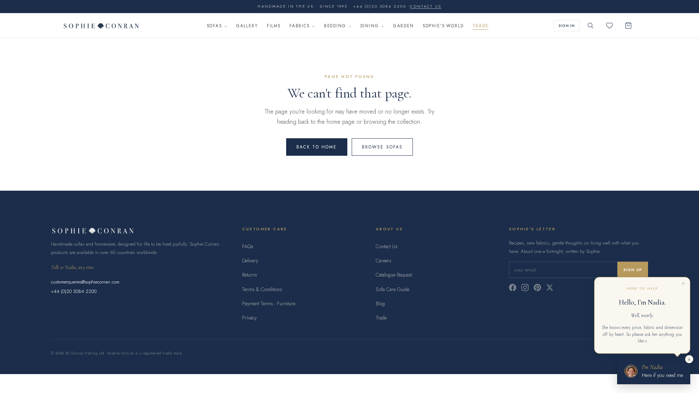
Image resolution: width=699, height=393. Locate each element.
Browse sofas (382, 147)
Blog (380, 303)
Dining (369, 26)
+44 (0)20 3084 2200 (73, 291)
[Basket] (628, 25)
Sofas (214, 26)
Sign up (632, 270)
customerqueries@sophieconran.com (85, 281)
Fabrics (299, 26)
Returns (249, 274)
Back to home (316, 147)
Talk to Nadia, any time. (73, 267)
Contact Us (387, 246)
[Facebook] (512, 287)
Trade (481, 26)
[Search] (590, 25)
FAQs (247, 246)
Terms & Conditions (262, 289)
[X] (549, 287)
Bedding (335, 26)
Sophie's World (443, 26)
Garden (403, 26)
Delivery (250, 260)
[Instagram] (525, 287)
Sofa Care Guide (392, 289)
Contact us (425, 6)
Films (274, 26)
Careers (383, 260)
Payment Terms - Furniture (268, 303)
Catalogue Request (394, 274)
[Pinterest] (537, 287)
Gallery (247, 26)
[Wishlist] (609, 25)
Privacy (249, 317)
